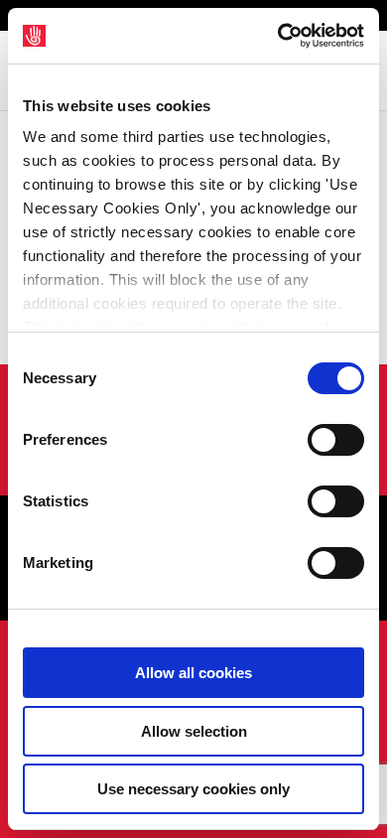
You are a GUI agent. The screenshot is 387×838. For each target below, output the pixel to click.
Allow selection (194, 731)
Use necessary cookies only (193, 788)
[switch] (336, 440)
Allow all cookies (193, 672)
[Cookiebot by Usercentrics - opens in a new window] (278, 36)
